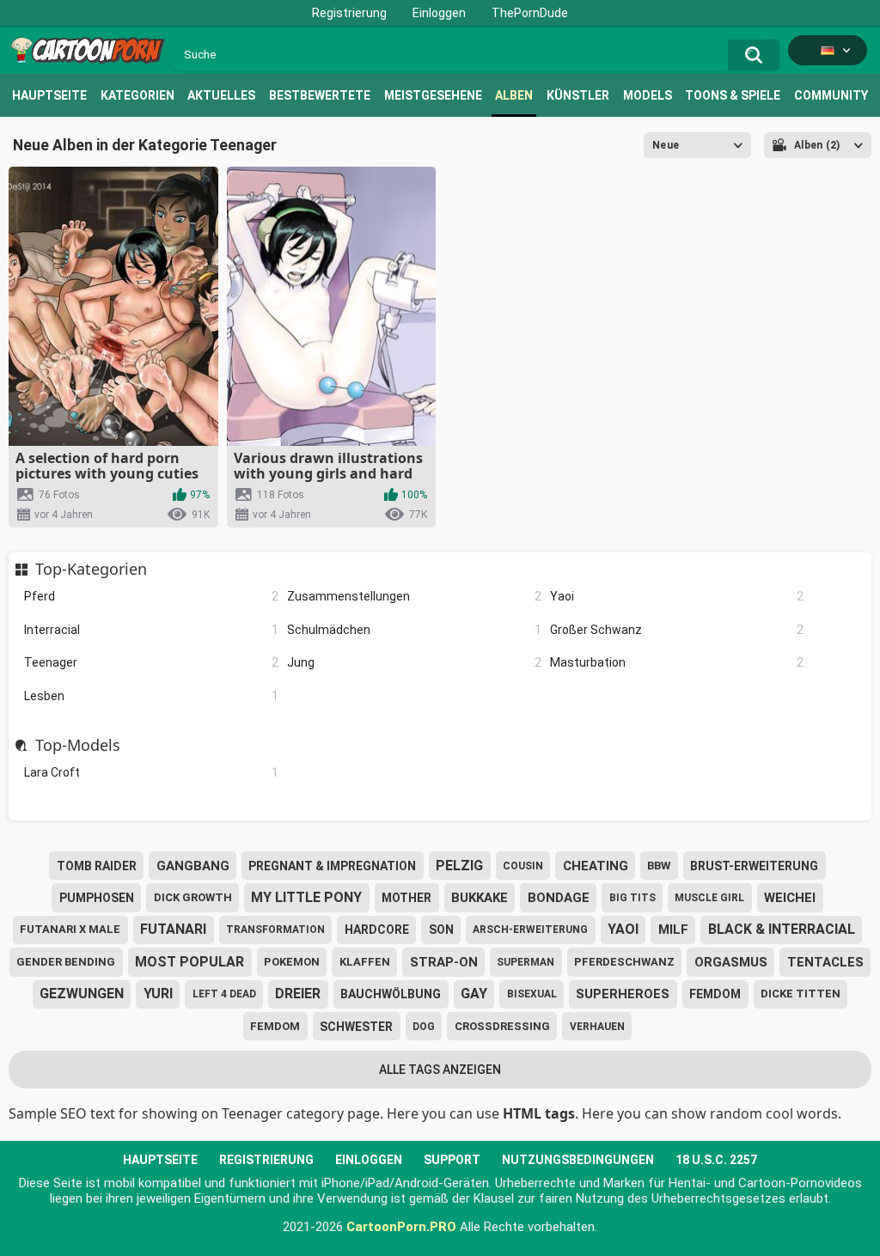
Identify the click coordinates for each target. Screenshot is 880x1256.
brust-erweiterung (754, 866)
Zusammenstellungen (414, 596)
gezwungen (82, 993)
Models (647, 95)
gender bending (65, 961)
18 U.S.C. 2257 (716, 1160)
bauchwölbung (390, 994)
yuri (158, 993)
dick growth (193, 897)
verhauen (597, 1027)
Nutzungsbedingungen (578, 1160)
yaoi (623, 929)
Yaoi (677, 596)
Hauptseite (49, 95)
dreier (298, 993)
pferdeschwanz (624, 961)
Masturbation (677, 662)
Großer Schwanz (677, 630)
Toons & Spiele (732, 95)
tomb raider (97, 866)
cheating (595, 866)
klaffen (364, 961)
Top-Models (77, 745)
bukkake (479, 897)
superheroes (622, 994)
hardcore (377, 929)
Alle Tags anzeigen (440, 1069)
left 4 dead (224, 994)
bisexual (532, 994)
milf (673, 929)
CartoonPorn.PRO (401, 1227)
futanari (173, 929)
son (441, 929)
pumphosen (96, 898)
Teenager (151, 662)
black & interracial (781, 929)
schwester (356, 1026)
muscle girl (709, 898)
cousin (523, 866)
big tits (632, 898)
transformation (275, 930)
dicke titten (800, 993)
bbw (658, 865)
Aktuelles (221, 95)
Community (831, 95)
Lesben (151, 696)
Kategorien (137, 95)
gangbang (192, 866)
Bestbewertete (319, 95)
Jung (414, 662)
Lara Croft (151, 772)
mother (406, 898)
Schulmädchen (414, 630)
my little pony (306, 897)
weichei (790, 897)
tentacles (825, 962)
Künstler (578, 95)
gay (474, 993)
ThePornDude (530, 13)
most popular (189, 962)
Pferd (151, 596)
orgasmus (730, 962)
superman (525, 962)
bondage (559, 897)
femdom (715, 994)
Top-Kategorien (90, 569)
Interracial (151, 630)
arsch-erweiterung (530, 930)
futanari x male (70, 929)
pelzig (459, 865)
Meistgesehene (433, 95)
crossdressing (502, 1026)
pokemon (292, 961)
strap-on (444, 962)
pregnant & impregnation (332, 866)
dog (423, 1027)
